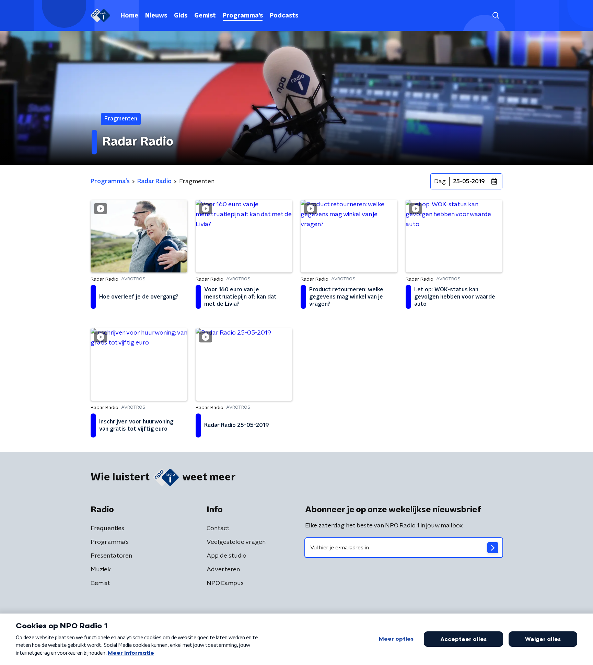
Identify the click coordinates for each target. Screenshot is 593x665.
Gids (180, 16)
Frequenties (107, 528)
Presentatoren (111, 556)
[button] (495, 15)
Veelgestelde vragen (236, 542)
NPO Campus (225, 583)
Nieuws (156, 16)
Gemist (205, 16)
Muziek (101, 570)
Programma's (243, 16)
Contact (218, 528)
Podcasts (284, 16)
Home (129, 16)
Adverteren (223, 570)
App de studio (226, 556)
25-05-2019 (469, 181)
